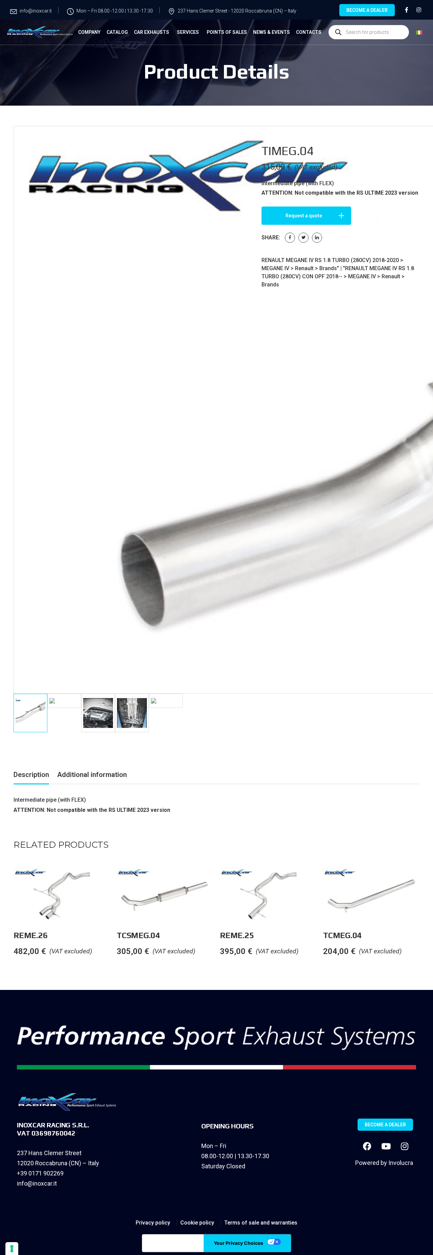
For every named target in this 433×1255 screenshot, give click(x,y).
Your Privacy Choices (238, 1243)
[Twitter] (303, 238)
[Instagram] (404, 1146)
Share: (270, 237)
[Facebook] (290, 238)
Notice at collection (172, 1243)
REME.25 (237, 935)
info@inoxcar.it (37, 1183)
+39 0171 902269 (40, 1173)
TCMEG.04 (342, 935)
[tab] (31, 776)
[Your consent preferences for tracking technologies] (11, 1248)
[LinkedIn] (317, 238)
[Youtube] (386, 1146)
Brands (328, 268)
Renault (304, 268)
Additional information (92, 775)
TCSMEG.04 (138, 935)
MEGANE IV (275, 268)
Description (31, 775)
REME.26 (30, 935)
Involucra (400, 1162)
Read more (116, 881)
